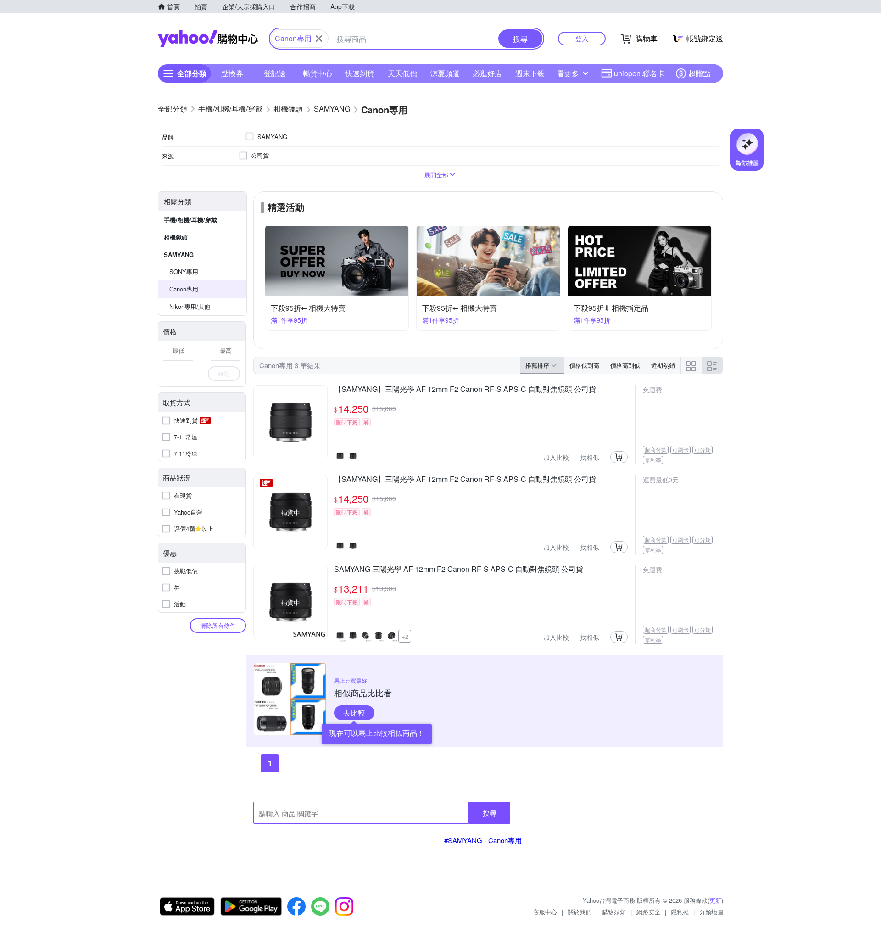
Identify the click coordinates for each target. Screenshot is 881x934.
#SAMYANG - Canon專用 (483, 840)
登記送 (275, 73)
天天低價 (402, 73)
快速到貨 (359, 73)
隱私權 (680, 911)
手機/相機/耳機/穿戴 (190, 219)
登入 (582, 38)
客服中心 (545, 911)
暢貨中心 (317, 73)
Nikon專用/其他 (189, 306)
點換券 (232, 73)
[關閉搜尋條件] (318, 38)
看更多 (568, 73)
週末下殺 (530, 73)
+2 (404, 636)
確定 (224, 373)
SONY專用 (183, 271)
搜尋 (489, 812)
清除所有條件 (218, 625)
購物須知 (614, 911)
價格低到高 (584, 365)
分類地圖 (711, 911)
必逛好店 (487, 73)
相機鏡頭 (176, 237)
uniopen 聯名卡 (639, 73)
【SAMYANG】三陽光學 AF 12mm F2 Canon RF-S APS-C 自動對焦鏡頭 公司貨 (465, 389)
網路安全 (648, 911)
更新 (715, 900)
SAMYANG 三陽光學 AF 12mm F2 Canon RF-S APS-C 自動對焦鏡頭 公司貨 (458, 569)
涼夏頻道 (445, 73)
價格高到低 (625, 365)
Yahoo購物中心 (208, 39)
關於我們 (579, 911)
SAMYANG (179, 254)
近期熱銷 (663, 365)
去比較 (354, 712)
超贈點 (699, 73)
